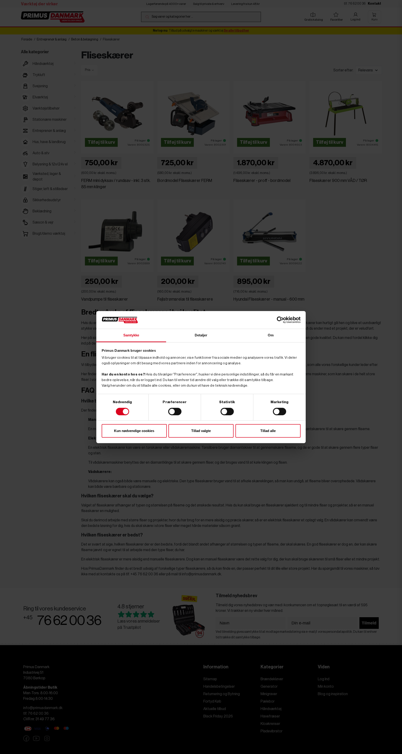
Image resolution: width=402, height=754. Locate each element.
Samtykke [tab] (131, 335)
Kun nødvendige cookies (134, 431)
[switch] (174, 411)
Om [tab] (271, 335)
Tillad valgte (201, 431)
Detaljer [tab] (201, 335)
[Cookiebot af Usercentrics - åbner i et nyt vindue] (280, 319)
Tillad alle (268, 431)
